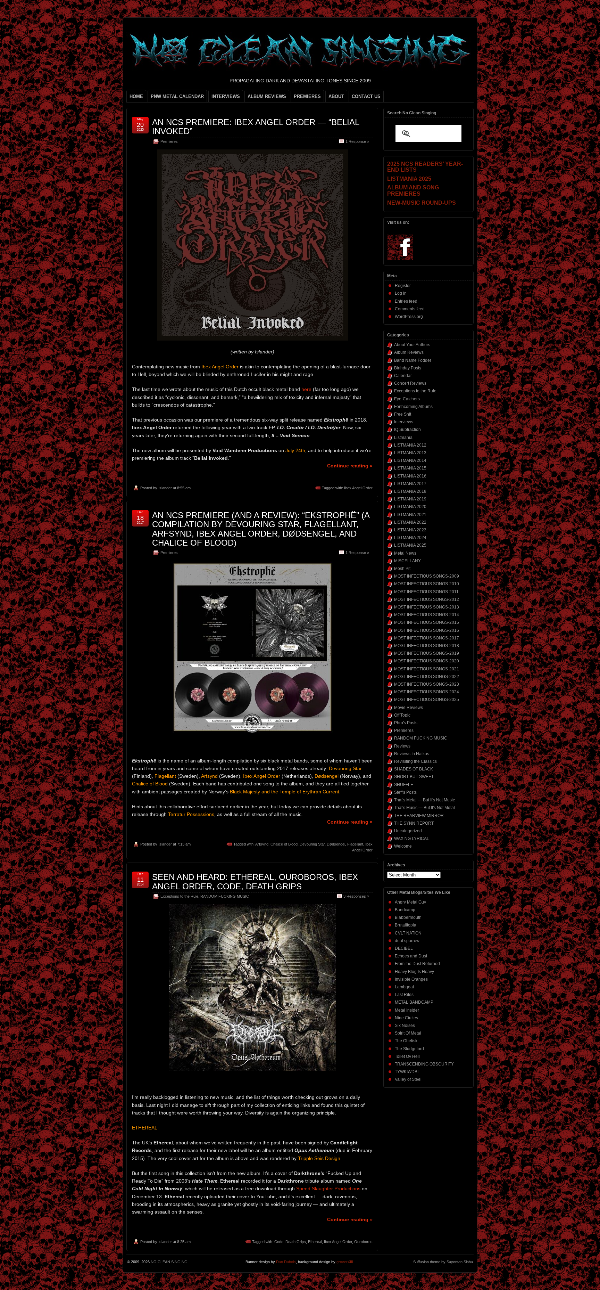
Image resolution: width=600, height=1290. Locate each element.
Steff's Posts (405, 792)
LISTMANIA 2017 (410, 483)
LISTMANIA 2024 (410, 537)
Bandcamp (405, 909)
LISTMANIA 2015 (410, 468)
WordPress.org (409, 316)
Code (278, 1242)
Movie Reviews (408, 707)
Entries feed (406, 301)
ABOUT (336, 96)
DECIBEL (404, 948)
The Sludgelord (409, 1048)
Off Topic (402, 715)
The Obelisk (406, 1040)
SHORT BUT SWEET (414, 776)
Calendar (403, 375)
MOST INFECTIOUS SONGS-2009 (426, 576)
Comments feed (410, 309)
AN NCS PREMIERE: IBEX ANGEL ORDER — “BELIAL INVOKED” (255, 126)
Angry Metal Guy (410, 902)
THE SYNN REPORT (414, 823)
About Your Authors (412, 344)
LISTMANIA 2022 (410, 522)
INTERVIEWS (225, 96)
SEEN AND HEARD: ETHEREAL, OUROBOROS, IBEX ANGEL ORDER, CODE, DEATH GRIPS (255, 881)
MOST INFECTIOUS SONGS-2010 (426, 583)
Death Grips (295, 1242)
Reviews (402, 746)
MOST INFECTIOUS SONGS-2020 (426, 661)
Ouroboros (363, 1242)
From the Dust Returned (417, 963)
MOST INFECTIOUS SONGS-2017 (426, 638)
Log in (401, 293)
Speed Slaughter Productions (328, 1188)
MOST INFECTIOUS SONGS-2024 (426, 691)
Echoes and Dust (411, 956)
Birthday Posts (407, 368)
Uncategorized (408, 830)
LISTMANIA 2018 (410, 491)
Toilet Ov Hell (407, 1056)
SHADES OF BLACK (413, 769)
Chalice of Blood (284, 844)
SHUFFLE (403, 784)
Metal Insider (407, 1010)
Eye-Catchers (407, 399)
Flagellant (355, 844)
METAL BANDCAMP (414, 1002)
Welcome (403, 846)
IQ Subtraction (407, 429)
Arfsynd (261, 844)
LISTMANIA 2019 (410, 499)
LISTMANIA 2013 (410, 452)
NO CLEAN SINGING (169, 1262)
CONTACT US (366, 96)
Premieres (169, 141)
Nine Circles (406, 1017)
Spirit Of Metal (408, 1033)
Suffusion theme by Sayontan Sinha (443, 1262)
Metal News (405, 553)
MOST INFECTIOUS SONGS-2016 (426, 630)
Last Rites (404, 994)
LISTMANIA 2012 (410, 445)
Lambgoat (404, 987)
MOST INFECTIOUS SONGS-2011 (426, 591)
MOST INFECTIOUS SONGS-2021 (426, 669)
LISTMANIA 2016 (410, 476)
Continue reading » (350, 465)
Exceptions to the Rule (179, 896)
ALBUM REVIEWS (267, 96)
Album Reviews (409, 352)
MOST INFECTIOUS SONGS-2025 (426, 699)
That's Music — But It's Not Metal (424, 807)
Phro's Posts (405, 722)
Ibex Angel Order (358, 488)
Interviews (403, 421)
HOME (136, 96)
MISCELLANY (407, 560)
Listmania (403, 437)
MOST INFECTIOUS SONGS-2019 (426, 653)
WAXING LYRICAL (411, 838)
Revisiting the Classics (415, 761)
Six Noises (405, 1025)
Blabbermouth (408, 917)
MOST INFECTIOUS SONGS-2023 (426, 684)
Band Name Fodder (412, 360)
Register (403, 285)
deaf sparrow (407, 940)
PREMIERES (307, 96)
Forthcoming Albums (413, 406)
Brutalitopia (405, 925)
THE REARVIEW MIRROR (419, 815)
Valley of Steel (408, 1079)
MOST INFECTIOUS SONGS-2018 (426, 645)
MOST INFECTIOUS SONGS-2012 (426, 599)
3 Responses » (356, 896)
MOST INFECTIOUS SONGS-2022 (426, 676)
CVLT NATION (408, 933)
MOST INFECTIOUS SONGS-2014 (426, 614)
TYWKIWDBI (406, 1071)
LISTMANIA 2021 (410, 514)
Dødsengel (336, 844)
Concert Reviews (410, 383)
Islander (165, 488)
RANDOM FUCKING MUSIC (224, 896)
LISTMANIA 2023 (410, 530)
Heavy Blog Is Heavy (414, 971)
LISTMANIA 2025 (410, 545)
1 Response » (357, 141)
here (306, 389)
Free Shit (402, 414)
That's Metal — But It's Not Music (424, 800)
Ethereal (315, 1242)
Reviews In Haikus (411, 753)
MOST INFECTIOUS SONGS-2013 (426, 607)
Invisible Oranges (411, 979)
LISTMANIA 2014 (410, 460)
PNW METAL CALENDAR (177, 96)
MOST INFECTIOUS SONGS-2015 (426, 622)
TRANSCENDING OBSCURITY (424, 1064)
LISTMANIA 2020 (410, 506)
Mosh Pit (402, 568)
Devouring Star (312, 844)
